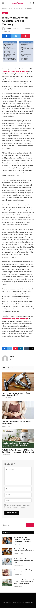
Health (5, 13)
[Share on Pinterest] (25, 36)
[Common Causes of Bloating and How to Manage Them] (18, 410)
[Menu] (3, 3)
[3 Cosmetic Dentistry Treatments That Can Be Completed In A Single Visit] (7, 540)
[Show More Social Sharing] (32, 36)
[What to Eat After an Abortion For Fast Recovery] (18, 61)
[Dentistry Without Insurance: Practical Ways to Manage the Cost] (7, 561)
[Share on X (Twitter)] (16, 36)
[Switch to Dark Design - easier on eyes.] (30, 3)
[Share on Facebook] (6, 36)
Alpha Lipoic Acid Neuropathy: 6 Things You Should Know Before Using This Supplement (24, 581)
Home (3, 8)
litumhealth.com (28, 602)
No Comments (26, 28)
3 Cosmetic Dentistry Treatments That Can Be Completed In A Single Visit (22, 539)
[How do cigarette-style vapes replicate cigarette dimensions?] (18, 381)
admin (9, 28)
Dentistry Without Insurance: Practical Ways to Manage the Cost (23, 560)
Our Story (22, 598)
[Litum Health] (18, 3)
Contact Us (14, 598)
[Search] (33, 3)
